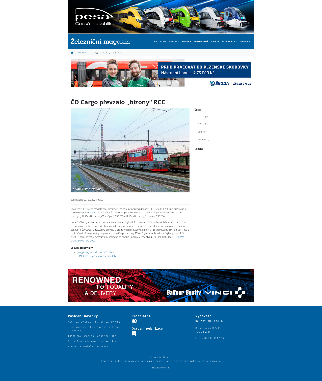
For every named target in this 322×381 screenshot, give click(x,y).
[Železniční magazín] (102, 41)
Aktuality (160, 41)
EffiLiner (202, 131)
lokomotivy (203, 139)
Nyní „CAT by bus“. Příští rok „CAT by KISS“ (94, 321)
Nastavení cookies (161, 367)
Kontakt (244, 41)
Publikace (228, 41)
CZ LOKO (203, 124)
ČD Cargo (203, 116)
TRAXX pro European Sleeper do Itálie (97, 256)
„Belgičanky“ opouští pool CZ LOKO (95, 252)
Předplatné (201, 41)
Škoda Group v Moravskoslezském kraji (93, 341)
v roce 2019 (93, 212)
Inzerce (186, 41)
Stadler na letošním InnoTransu (88, 346)
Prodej (215, 41)
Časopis (174, 41)
